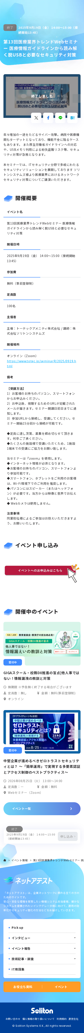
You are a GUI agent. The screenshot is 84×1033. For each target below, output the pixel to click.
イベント (61, 987)
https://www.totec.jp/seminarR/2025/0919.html (41, 363)
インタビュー (21, 938)
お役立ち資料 (22, 987)
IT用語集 (18, 969)
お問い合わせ (13, 1018)
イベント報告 (21, 948)
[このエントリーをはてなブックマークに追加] (72, 118)
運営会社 (73, 1018)
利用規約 (62, 1018)
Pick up (17, 927)
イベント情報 (19, 860)
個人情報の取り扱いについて (38, 1018)
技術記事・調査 (23, 959)
